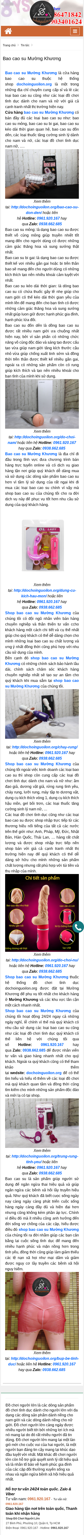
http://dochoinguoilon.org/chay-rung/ (44, 747)
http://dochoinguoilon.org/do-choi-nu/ (45, 960)
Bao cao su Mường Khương (31, 73)
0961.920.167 (48, 218)
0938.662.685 (50, 224)
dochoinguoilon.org (34, 84)
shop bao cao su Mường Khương (49, 1230)
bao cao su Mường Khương (49, 112)
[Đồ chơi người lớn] (42, 12)
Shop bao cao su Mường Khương (38, 613)
